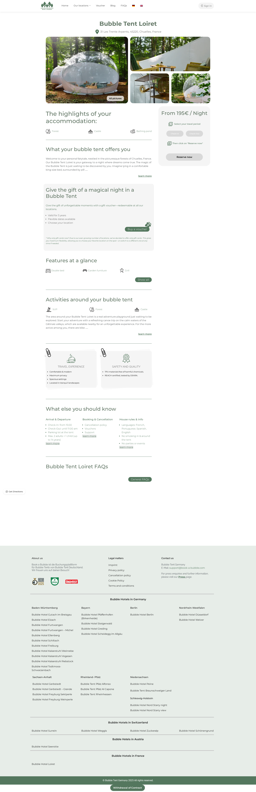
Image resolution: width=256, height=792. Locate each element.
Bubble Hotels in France (128, 755)
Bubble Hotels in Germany (128, 599)
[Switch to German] (133, 5)
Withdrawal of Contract (127, 787)
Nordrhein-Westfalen (192, 607)
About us (37, 558)
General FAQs (140, 479)
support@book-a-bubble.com (187, 567)
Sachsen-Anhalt (42, 677)
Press (181, 576)
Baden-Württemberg (45, 607)
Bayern (85, 607)
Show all (143, 279)
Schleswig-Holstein (141, 698)
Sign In (207, 5)
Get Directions (16, 491)
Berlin (133, 607)
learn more (145, 176)
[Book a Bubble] (47, 6)
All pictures (115, 98)
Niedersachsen (139, 677)
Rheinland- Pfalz (90, 677)
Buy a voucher (137, 229)
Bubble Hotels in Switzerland (128, 722)
